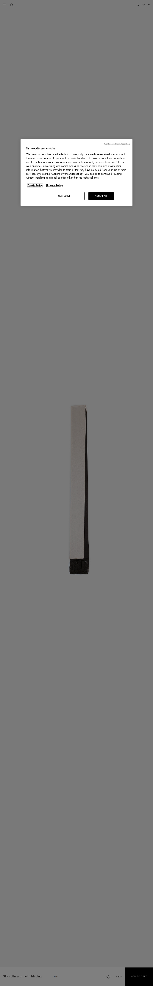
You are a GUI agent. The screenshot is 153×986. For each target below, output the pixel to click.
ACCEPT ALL (101, 196)
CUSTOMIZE (64, 196)
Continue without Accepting (117, 144)
